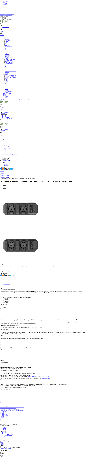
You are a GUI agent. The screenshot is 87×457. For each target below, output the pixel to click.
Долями (2, 416)
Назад (6, 149)
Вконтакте (6, 162)
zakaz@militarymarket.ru (6, 160)
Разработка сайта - (5, 448)
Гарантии (2, 419)
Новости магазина (6, 423)
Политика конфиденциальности (6, 405)
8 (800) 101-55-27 (3, 11)
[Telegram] (12, 169)
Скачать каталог (3, 277)
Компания (2, 402)
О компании (2, 403)
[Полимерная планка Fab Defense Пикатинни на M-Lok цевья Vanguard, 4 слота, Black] (20, 226)
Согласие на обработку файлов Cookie (8, 408)
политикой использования (26, 454)
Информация (3, 411)
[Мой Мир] (4, 169)
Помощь (2, 412)
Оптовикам (2, 413)
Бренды (2, 418)
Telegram (6, 164)
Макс (1, 442)
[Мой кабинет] (43, 109)
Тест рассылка (14, 423)
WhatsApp (2, 444)
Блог (1, 404)
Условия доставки (4, 415)
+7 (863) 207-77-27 (46, 376)
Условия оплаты (3, 414)
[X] (6, 169)
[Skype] (11, 169)
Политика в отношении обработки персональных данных (12, 407)
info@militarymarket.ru (32, 376)
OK (1, 455)
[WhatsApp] (9, 169)
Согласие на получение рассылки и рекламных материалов (12, 410)
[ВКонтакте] (1, 169)
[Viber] (8, 169)
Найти (2, 453)
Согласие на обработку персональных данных (9, 409)
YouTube (6, 165)
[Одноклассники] (3, 169)
